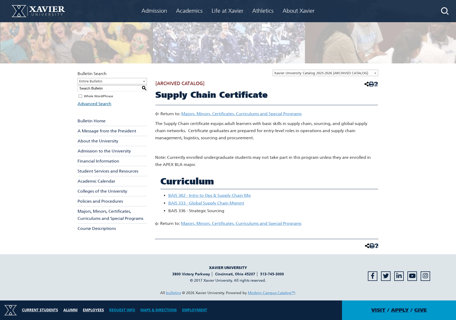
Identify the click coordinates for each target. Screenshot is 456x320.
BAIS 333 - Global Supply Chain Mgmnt (206, 203)
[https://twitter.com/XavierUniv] (386, 276)
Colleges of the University (102, 191)
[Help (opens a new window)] (376, 84)
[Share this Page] (366, 84)
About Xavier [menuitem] (299, 10)
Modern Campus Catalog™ (271, 293)
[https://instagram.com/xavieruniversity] (425, 276)
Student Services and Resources (108, 171)
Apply (400, 310)
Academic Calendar (96, 181)
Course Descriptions (97, 228)
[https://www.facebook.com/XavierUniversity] (372, 276)
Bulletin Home (92, 120)
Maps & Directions (158, 310)
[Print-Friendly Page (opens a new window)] (371, 84)
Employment (194, 310)
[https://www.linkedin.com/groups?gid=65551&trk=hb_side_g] (399, 276)
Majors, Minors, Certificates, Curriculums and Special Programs (110, 215)
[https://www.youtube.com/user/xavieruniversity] (412, 276)
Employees (93, 310)
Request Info (122, 310)
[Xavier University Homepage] (38, 11)
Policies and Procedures (100, 201)
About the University (98, 140)
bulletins (173, 293)
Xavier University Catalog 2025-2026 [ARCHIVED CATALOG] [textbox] (321, 73)
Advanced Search (94, 103)
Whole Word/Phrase (98, 96)
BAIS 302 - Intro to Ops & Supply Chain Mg (209, 195)
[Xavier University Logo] (10, 310)
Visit (378, 310)
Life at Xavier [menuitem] (227, 10)
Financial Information (98, 161)
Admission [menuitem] (154, 10)
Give (420, 310)
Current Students (40, 310)
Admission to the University (104, 151)
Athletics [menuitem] (263, 10)
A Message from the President (107, 130)
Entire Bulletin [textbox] (90, 81)
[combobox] (325, 73)
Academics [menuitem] (189, 10)
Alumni (70, 310)
